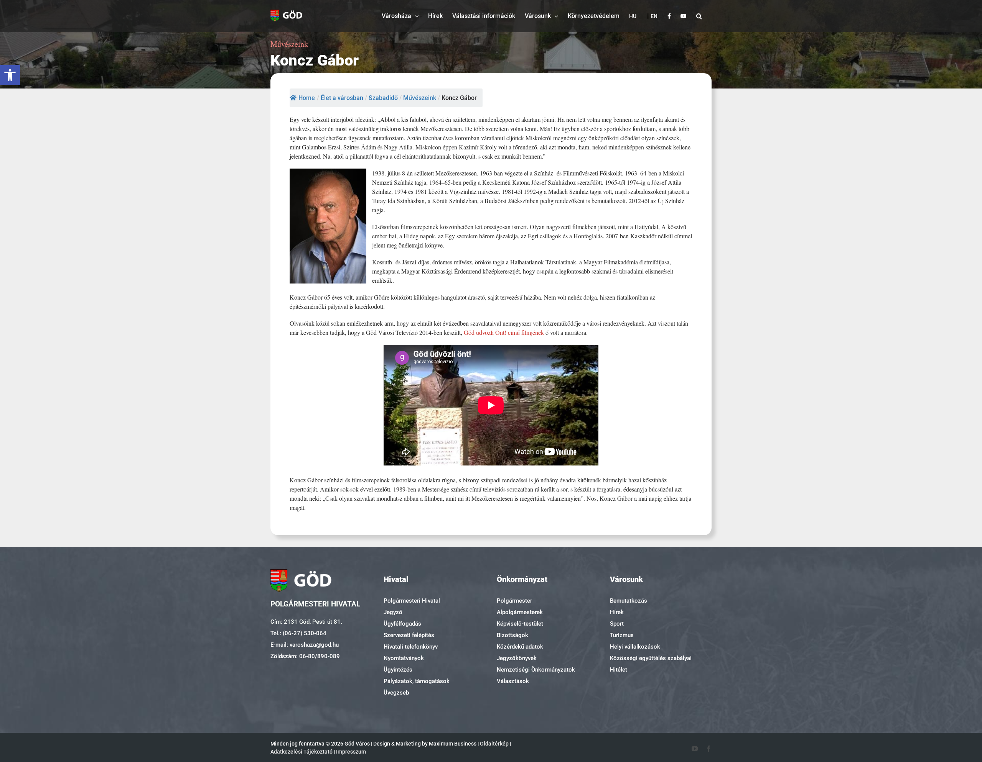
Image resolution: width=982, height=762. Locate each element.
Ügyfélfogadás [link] (402, 623)
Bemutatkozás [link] (628, 600)
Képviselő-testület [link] (520, 623)
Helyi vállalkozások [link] (635, 646)
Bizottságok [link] (512, 635)
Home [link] (306, 98)
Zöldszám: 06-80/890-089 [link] (305, 656)
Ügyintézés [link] (398, 669)
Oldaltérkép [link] (494, 744)
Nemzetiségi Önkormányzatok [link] (536, 669)
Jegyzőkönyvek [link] (517, 658)
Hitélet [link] (618, 669)
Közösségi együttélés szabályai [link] (651, 658)
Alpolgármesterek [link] (520, 612)
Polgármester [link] (514, 600)
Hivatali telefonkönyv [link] (411, 646)
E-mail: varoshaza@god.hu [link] (304, 644)
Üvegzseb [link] (396, 692)
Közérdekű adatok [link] (520, 646)
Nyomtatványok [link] (404, 658)
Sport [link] (617, 623)
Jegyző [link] (393, 612)
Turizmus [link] (622, 635)
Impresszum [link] (351, 752)
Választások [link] (513, 681)
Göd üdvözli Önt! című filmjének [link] (504, 332)
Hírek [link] (617, 612)
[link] (10, 75)
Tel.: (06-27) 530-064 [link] (298, 633)
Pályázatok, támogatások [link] (417, 681)
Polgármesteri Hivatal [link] (412, 600)
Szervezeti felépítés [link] (409, 635)
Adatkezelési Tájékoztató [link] (301, 752)
